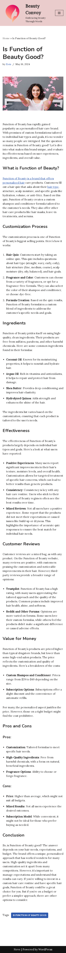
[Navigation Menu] (59, 13)
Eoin (8, 64)
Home (6, 38)
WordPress (45, 949)
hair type (53, 187)
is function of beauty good (29, 915)
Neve (17, 949)
